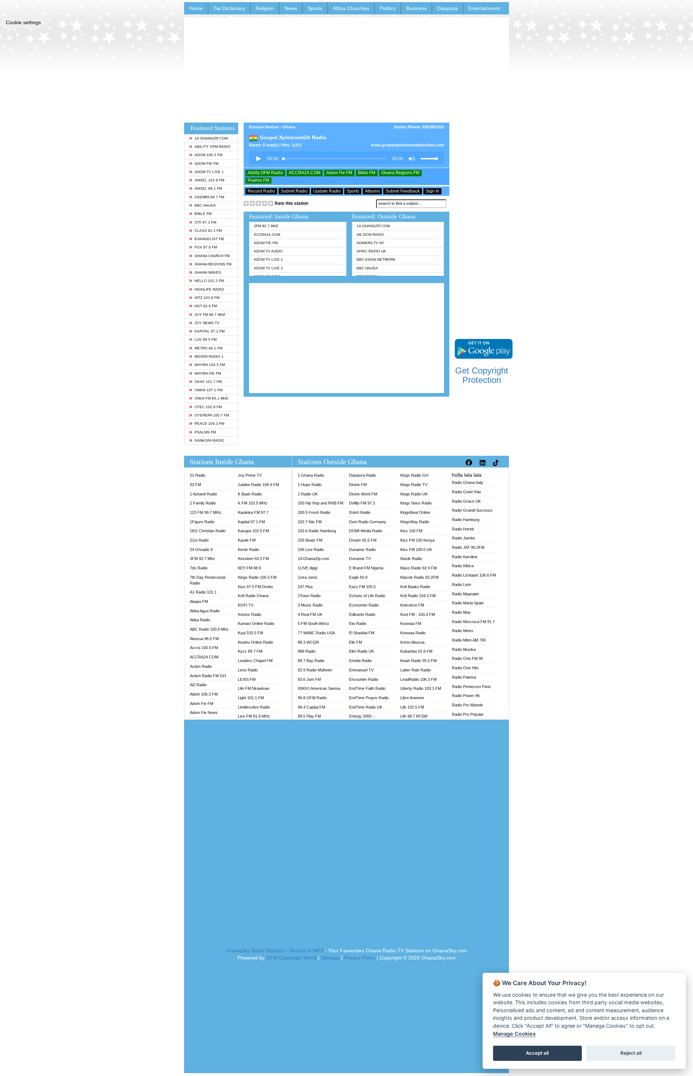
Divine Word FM (363, 494)
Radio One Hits (465, 668)
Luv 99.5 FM (206, 339)
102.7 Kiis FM (310, 522)
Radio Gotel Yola (466, 492)
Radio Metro (462, 631)
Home (196, 8)
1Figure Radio (202, 522)
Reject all (630, 1053)
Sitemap (330, 958)
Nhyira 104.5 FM (210, 365)
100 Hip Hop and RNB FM (320, 503)
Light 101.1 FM (251, 698)
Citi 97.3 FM (205, 222)
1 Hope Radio (310, 484)
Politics (388, 8)
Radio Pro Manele (467, 705)
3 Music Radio (310, 605)
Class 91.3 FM (208, 231)
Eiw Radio (357, 623)
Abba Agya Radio (205, 611)
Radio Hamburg (465, 519)
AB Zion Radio (370, 235)
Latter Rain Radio (415, 670)
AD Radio (198, 685)
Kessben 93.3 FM (253, 558)
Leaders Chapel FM (255, 660)
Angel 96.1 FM (208, 188)
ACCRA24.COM (305, 172)
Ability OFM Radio (212, 147)
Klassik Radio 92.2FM (419, 577)
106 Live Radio (311, 549)
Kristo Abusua (412, 642)
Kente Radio (248, 549)
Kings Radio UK (414, 494)
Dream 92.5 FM (362, 540)
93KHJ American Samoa (319, 688)
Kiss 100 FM (411, 531)
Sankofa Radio (209, 440)
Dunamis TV (360, 558)
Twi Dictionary (229, 8)
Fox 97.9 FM (206, 247)
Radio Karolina (464, 557)
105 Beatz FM (310, 540)
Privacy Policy (359, 958)
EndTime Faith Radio (367, 688)
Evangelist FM (209, 239)
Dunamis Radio (362, 549)
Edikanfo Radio (362, 614)
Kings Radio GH (414, 475)
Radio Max (461, 612)
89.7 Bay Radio (311, 660)
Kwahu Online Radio (255, 642)
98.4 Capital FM (311, 707)
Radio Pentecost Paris (471, 686)
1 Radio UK (308, 494)
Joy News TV (207, 323)
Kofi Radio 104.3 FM (418, 596)
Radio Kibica (463, 566)
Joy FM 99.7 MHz (210, 315)
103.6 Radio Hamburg (317, 531)
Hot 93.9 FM (206, 306)
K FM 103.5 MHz (252, 503)
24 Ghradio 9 (201, 549)
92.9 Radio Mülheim (315, 670)
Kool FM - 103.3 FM (417, 614)
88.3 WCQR (308, 642)
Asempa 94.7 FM (209, 197)
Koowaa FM (410, 623)
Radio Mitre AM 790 (469, 640)
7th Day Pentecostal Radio (207, 580)
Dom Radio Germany (367, 522)
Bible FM (203, 214)
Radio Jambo (463, 538)
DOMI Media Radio (365, 531)
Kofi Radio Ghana (253, 596)
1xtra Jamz (308, 577)
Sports (315, 8)
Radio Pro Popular (468, 714)
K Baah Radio (250, 494)
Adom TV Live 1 (209, 172)
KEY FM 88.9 (249, 568)
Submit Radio (294, 191)
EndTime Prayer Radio (369, 698)
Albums (372, 191)
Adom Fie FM (206, 164)
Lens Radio (248, 670)
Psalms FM (205, 432)
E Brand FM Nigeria (366, 568)
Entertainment (484, 8)
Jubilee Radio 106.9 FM (258, 484)
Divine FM (358, 484)
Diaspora (447, 8)
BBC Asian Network (376, 259)
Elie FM (355, 642)
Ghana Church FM (212, 256)
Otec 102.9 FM (208, 407)
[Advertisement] (346, 67)
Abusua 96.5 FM (204, 638)
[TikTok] (497, 463)
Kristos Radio (249, 614)
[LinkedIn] (483, 463)
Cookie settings (23, 22)
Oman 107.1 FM (208, 390)
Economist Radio (364, 605)
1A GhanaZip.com (211, 138)
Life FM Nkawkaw (253, 688)
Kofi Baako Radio (415, 587)
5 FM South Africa (313, 623)
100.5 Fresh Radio (314, 512)
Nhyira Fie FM (208, 373)
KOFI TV (245, 605)
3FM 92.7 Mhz (266, 226)
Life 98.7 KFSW (413, 716)
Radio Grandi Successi (472, 510)
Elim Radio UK (361, 651)
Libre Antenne (412, 698)
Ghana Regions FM (213, 264)
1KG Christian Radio (208, 531)
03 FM (195, 484)
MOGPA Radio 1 (209, 356)
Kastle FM (247, 540)
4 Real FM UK (310, 614)
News (290, 8)
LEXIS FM (247, 679)
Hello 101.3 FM (209, 281)
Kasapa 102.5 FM (253, 531)
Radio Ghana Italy (467, 482)
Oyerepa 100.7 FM (212, 415)
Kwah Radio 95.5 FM (418, 660)
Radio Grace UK (466, 501)
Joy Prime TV (250, 475)
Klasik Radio (411, 558)
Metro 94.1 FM (208, 348)
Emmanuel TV (361, 670)
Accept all (537, 1053)
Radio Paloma (464, 677)
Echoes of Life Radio (367, 596)
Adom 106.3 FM (208, 155)
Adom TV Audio (268, 251)
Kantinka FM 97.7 (253, 512)
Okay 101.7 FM (208, 382)
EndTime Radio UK (365, 707)
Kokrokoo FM (412, 605)
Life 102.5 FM (412, 707)
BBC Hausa (205, 205)
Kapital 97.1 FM (210, 331)
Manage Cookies (514, 1034)
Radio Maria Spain (468, 603)
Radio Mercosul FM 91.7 (473, 621)
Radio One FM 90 (467, 658)
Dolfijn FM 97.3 (362, 503)
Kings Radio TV (413, 484)
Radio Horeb (463, 529)
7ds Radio (199, 568)
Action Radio (201, 666)
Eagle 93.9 (358, 577)
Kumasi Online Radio (256, 623)
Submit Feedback (402, 191)
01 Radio (197, 475)
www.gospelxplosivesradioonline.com (407, 145)
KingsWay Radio (414, 522)
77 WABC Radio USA (316, 633)
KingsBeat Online (415, 512)
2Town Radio (309, 596)
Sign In (432, 191)
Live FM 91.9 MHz (254, 716)
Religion (265, 8)
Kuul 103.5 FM (250, 633)
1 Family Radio (203, 503)
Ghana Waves (208, 272)
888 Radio (306, 651)
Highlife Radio (209, 289)
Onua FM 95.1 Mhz (211, 398)
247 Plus (305, 587)
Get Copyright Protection (481, 375)
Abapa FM (199, 601)
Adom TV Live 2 (268, 268)
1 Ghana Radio (311, 475)
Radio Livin (461, 584)
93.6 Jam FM (309, 679)
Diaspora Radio (362, 475)
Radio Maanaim (465, 594)
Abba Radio (200, 620)
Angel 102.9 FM (209, 180)
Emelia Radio (360, 660)
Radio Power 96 (466, 695)
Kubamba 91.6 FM (416, 651)
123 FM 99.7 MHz (205, 512)
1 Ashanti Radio (203, 494)
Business (416, 8)
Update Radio (327, 191)
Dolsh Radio (359, 512)
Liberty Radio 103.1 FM (420, 688)
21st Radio (199, 540)
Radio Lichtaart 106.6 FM (474, 575)
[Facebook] (470, 463)
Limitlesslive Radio (254, 707)
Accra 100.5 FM (204, 647)
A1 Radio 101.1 (203, 592)
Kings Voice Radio (416, 503)
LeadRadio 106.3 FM (418, 679)
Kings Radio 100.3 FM (257, 577)
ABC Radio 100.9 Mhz (209, 629)
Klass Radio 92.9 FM (418, 568)
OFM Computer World (291, 958)
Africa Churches (351, 8)
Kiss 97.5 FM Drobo (255, 587)
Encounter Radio (363, 679)
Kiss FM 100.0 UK (416, 549)
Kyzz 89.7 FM (250, 651)
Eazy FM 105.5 (362, 587)
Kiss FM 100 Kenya (417, 540)
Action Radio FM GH (208, 676)
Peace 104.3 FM (209, 423)
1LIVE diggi (307, 568)
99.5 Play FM (309, 716)
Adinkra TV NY (370, 243)
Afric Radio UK (371, 251)
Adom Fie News (204, 712)
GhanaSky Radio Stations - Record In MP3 (274, 950)
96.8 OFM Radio (312, 698)
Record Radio (261, 191)
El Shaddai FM (361, 633)
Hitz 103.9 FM (207, 298)
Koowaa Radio (413, 633)
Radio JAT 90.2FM (468, 547)
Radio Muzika (464, 649)
